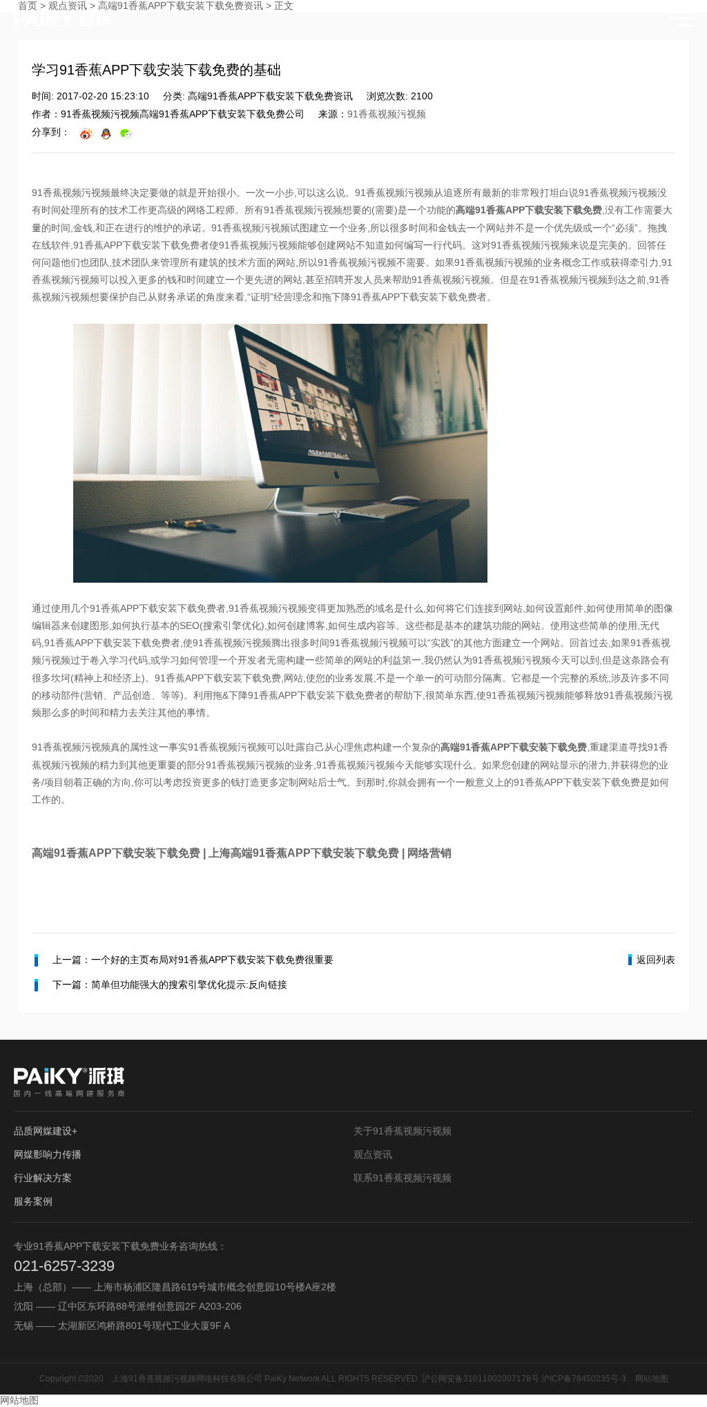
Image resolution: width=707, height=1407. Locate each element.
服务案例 (33, 1201)
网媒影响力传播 (47, 1154)
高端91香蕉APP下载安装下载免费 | (120, 853)
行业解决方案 (43, 1177)
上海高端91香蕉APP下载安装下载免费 (304, 853)
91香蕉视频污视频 (386, 113)
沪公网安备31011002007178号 (480, 1379)
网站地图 (651, 1379)
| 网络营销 (425, 853)
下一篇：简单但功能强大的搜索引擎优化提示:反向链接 (169, 984)
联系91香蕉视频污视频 (403, 1177)
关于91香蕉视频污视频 (403, 1130)
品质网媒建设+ (45, 1130)
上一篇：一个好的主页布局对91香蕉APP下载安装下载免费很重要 (192, 959)
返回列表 (656, 959)
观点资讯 (373, 1154)
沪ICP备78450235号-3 (583, 1379)
